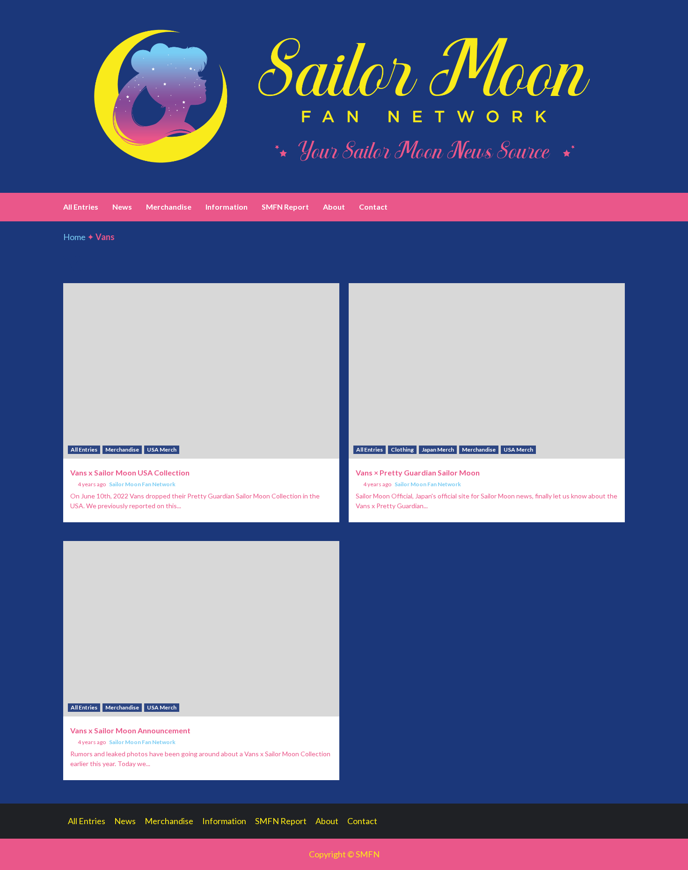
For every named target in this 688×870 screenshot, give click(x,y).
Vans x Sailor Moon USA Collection (130, 472)
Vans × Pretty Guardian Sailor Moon (418, 472)
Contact (373, 206)
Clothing (402, 449)
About (334, 206)
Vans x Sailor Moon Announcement (130, 730)
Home (74, 237)
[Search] (619, 207)
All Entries (80, 206)
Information (226, 206)
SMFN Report (285, 206)
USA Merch (161, 449)
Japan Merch (438, 449)
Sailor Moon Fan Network (142, 484)
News (122, 206)
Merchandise (168, 206)
